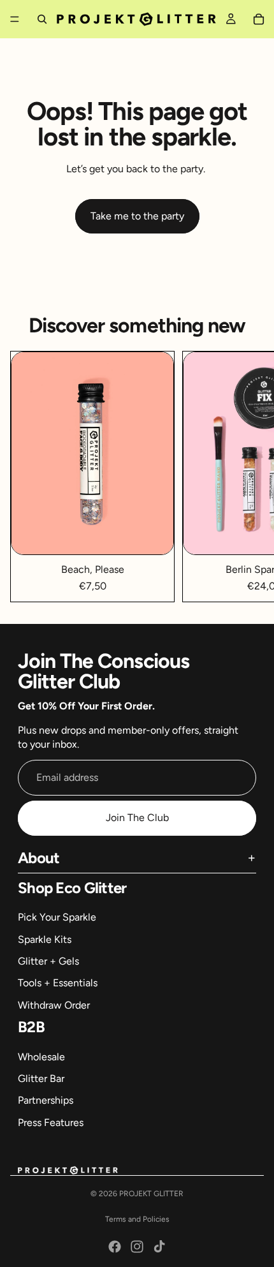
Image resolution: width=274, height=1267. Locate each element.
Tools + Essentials (57, 983)
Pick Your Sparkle (57, 917)
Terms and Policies (137, 1219)
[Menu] (14, 19)
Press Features (50, 1122)
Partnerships (45, 1100)
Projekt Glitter (151, 1193)
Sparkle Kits (44, 939)
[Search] (42, 19)
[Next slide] (250, 477)
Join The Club (137, 817)
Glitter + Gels (48, 961)
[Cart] (259, 19)
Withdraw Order (54, 1005)
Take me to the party (137, 216)
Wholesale (41, 1057)
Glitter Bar (41, 1078)
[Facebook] (114, 1246)
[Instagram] (137, 1246)
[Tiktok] (159, 1246)
